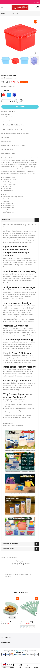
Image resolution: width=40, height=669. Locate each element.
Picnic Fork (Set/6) (26, 622)
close (37, 2)
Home (3, 13)
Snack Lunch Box (7, 622)
